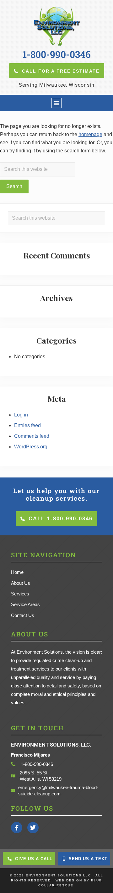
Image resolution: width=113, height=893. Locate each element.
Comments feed (31, 436)
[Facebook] (16, 827)
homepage (90, 134)
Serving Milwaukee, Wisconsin (56, 85)
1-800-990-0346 (57, 54)
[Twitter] (33, 827)
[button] (56, 103)
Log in (21, 414)
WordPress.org (30, 446)
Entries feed (27, 425)
